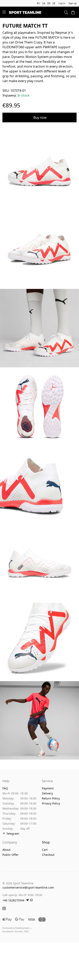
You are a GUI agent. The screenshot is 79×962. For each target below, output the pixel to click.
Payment (48, 788)
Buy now (40, 117)
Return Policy (51, 798)
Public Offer (10, 855)
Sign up (72, 3)
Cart (45, 850)
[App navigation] (4, 12)
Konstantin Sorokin (12, 931)
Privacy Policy (51, 803)
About (6, 850)
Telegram (12, 833)
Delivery (47, 793)
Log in (62, 3)
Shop (46, 842)
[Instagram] (4, 909)
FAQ (5, 788)
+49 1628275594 (13, 900)
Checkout (48, 855)
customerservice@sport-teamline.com (28, 887)
